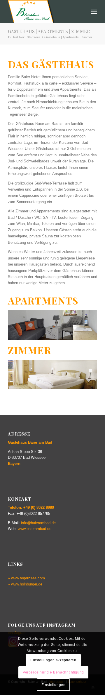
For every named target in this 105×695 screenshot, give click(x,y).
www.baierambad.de (34, 528)
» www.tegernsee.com (26, 578)
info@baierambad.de (38, 523)
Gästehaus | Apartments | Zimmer (49, 31)
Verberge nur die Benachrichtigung (53, 672)
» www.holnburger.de (25, 584)
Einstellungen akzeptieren (53, 660)
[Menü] (94, 12)
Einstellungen (53, 685)
